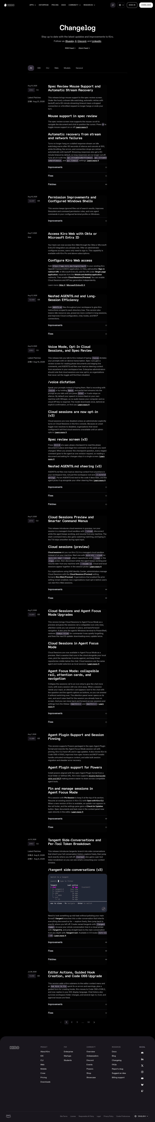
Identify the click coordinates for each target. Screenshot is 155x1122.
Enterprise (44, 5)
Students (68, 1060)
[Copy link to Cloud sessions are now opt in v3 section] (106, 412)
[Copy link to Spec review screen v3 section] (90, 440)
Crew (42, 1073)
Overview (91, 1051)
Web (42, 1064)
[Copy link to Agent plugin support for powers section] (105, 768)
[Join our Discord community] (142, 1053)
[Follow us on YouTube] (142, 1078)
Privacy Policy (108, 1116)
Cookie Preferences (123, 1116)
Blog (114, 1056)
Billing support (118, 1077)
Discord (90, 1060)
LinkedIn (96, 41)
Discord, (82, 41)
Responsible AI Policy (86, 1116)
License (73, 1116)
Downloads (45, 1082)
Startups (67, 1056)
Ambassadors (92, 1056)
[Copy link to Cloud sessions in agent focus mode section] (106, 643)
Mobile (43, 1069)
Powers (90, 1069)
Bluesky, (69, 41)
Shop (89, 1073)
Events (90, 1064)
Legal (99, 1116)
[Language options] (121, 5)
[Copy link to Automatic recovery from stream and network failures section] (106, 134)
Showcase (91, 1077)
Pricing (55, 5)
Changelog (116, 1060)
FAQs (114, 1064)
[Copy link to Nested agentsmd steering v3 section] (104, 466)
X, (76, 41)
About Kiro (45, 1051)
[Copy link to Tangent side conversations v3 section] (105, 870)
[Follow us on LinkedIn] (142, 1059)
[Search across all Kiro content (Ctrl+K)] (112, 5)
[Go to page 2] (94, 1022)
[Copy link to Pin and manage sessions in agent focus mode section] (106, 789)
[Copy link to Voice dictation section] (78, 382)
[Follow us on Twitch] (142, 1091)
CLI (41, 1060)
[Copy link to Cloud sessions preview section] (92, 547)
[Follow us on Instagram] (142, 1072)
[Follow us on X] (142, 1065)
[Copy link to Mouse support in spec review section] (100, 116)
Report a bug (117, 1069)
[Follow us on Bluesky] (142, 1084)
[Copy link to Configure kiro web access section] (95, 261)
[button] (77, 893)
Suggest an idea (119, 1073)
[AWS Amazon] (8, 1116)
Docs (63, 5)
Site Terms (63, 1116)
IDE (42, 1056)
